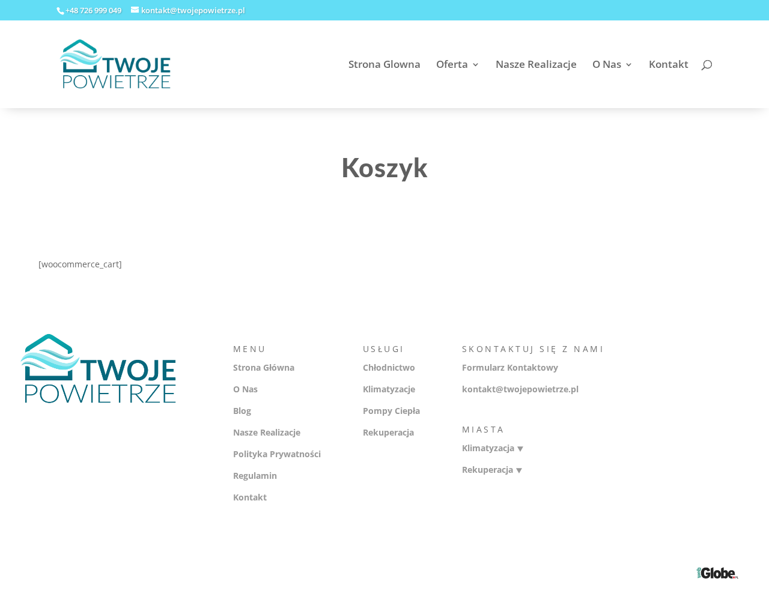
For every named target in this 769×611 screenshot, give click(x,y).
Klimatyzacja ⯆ (493, 448)
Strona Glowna (384, 65)
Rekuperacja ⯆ (492, 469)
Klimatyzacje (389, 389)
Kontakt (668, 65)
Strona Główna (263, 367)
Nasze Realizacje (536, 65)
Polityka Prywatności (277, 454)
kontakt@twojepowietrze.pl (520, 389)
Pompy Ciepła (391, 410)
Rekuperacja (388, 432)
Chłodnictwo (389, 367)
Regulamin (255, 475)
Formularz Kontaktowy (510, 367)
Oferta (452, 65)
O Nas (606, 65)
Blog (242, 410)
